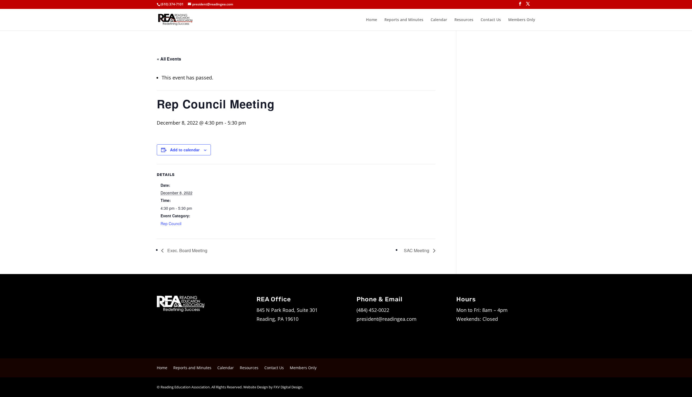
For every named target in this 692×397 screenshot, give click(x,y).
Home (371, 20)
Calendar (439, 20)
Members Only (521, 20)
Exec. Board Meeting (186, 250)
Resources (463, 20)
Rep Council (171, 223)
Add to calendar (184, 149)
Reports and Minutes (403, 20)
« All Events (169, 59)
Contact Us (491, 20)
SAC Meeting (417, 250)
